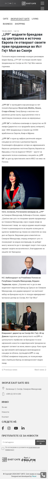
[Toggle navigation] (42, 3)
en (6, 3)
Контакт (5, 417)
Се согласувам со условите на (22, 448)
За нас (4, 407)
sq (15, 3)
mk (10, 3)
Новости (5, 412)
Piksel (34, 476)
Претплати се (41, 442)
